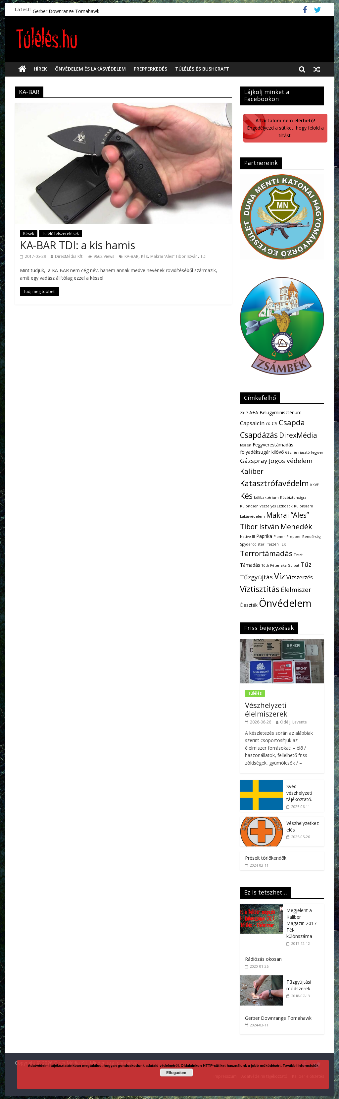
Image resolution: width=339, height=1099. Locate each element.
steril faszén (268, 544)
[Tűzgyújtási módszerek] (263, 979)
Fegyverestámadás (273, 444)
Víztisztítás (259, 589)
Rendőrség (311, 536)
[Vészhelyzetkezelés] (261, 820)
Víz (279, 576)
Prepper (293, 536)
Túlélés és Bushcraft (202, 69)
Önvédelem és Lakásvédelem (90, 69)
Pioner (279, 536)
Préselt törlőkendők (53, 9)
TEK (283, 544)
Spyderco (248, 544)
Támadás (250, 565)
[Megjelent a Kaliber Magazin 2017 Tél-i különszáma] (263, 907)
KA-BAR (131, 256)
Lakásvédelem (252, 516)
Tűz (306, 564)
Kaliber (252, 471)
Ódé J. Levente (293, 722)
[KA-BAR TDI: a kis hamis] (123, 107)
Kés (144, 256)
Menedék (296, 526)
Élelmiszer (296, 589)
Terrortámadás (266, 553)
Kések (28, 233)
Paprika (264, 536)
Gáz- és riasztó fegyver (304, 452)
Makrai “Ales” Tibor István (174, 256)
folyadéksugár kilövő (262, 452)
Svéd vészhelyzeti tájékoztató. (299, 792)
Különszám (303, 506)
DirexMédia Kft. (69, 256)
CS (274, 423)
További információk (300, 1065)
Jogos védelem (291, 460)
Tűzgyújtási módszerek (298, 985)
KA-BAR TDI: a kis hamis (77, 245)
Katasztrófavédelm (274, 483)
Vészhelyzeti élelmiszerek (266, 709)
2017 (244, 413)
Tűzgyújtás (256, 577)
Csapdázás (259, 435)
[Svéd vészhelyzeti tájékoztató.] (261, 783)
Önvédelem (285, 603)
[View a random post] (317, 69)
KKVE (314, 485)
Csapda (292, 422)
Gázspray (253, 460)
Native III (247, 536)
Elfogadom (176, 1072)
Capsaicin (252, 423)
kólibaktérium (266, 497)
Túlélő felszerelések (60, 233)
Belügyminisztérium (281, 412)
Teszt (298, 554)
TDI (203, 256)
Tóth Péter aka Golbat (280, 565)
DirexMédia (298, 435)
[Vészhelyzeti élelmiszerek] (282, 643)
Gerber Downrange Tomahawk (278, 1018)
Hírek (40, 69)
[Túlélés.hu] (22, 69)
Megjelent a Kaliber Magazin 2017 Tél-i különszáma (301, 923)
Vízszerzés (299, 577)
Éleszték (249, 605)
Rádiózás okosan (263, 959)
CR (268, 424)
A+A (253, 412)
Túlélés (255, 693)
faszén (245, 445)
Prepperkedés (150, 69)
